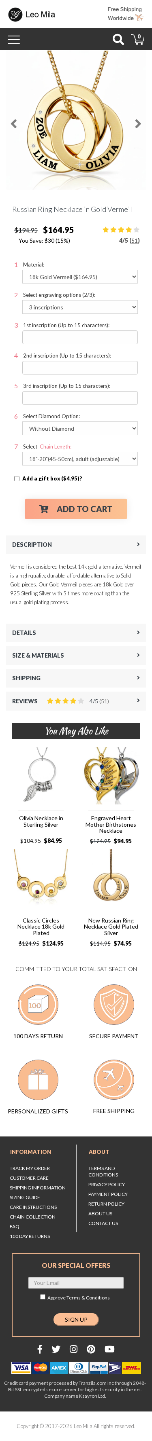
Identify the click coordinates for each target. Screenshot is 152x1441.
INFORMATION (30, 1152)
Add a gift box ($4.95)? (52, 478)
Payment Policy (108, 1194)
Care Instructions (33, 1207)
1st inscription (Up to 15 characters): (66, 325)
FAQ (14, 1226)
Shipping (26, 678)
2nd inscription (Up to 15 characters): (67, 355)
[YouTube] (110, 1349)
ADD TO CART (85, 509)
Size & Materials (38, 655)
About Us (100, 1213)
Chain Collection (33, 1217)
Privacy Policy (106, 1184)
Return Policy (106, 1204)
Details (24, 632)
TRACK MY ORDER (30, 1168)
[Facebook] (40, 1349)
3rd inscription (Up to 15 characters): (66, 386)
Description (32, 544)
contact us (103, 1223)
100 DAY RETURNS (30, 1236)
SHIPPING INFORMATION (38, 1188)
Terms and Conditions (103, 1171)
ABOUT (99, 1152)
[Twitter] (55, 1349)
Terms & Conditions (88, 1298)
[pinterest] (91, 1349)
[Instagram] (73, 1349)
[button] (13, 120)
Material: (33, 264)
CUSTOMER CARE (29, 1178)
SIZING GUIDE (25, 1197)
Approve (78, 1298)
